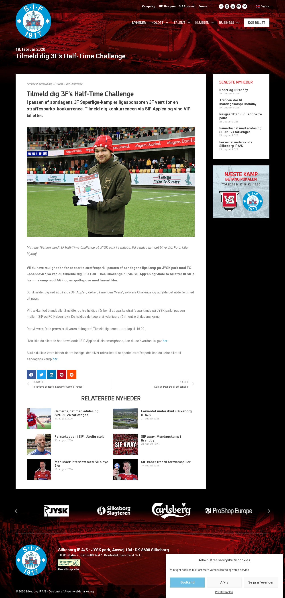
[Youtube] (238, 6)
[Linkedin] (227, 6)
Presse (203, 6)
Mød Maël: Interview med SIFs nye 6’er (81, 464)
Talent (179, 22)
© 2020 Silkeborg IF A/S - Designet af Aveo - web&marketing (55, 591)
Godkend (187, 582)
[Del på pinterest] (61, 374)
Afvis (224, 582)
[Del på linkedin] (51, 374)
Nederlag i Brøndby (233, 90)
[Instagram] (232, 6)
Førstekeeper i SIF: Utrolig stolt (79, 437)
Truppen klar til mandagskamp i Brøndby (237, 102)
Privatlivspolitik (224, 592)
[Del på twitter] (41, 374)
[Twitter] (244, 6)
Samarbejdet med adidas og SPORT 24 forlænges (76, 413)
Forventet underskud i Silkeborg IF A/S (166, 413)
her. (166, 341)
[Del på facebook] (31, 374)
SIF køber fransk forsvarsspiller (166, 462)
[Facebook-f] (221, 6)
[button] (16, 511)
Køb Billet (256, 22)
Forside (31, 84)
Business (226, 22)
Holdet (157, 22)
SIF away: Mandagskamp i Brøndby (161, 438)
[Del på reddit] (71, 374)
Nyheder (139, 22)
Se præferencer (261, 582)
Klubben (202, 22)
